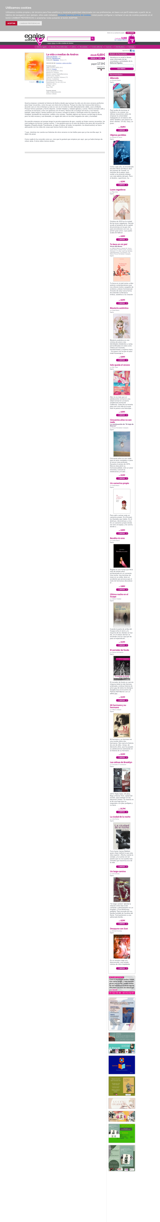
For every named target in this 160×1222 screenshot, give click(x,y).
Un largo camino (118, 871)
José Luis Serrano (51, 56)
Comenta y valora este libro (63, 63)
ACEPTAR (11, 23)
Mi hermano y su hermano (118, 706)
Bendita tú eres (117, 538)
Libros (53, 43)
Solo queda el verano (120, 364)
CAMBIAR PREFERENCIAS (29, 23)
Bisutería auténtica (119, 308)
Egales (54, 69)
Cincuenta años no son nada (121, 420)
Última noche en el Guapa (119, 595)
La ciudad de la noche (120, 816)
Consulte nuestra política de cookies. (74, 15)
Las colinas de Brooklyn (121, 762)
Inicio (49, 43)
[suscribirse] (122, 69)
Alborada (114, 78)
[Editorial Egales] (35, 38)
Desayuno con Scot (119, 928)
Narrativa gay (56, 58)
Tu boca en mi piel (118, 244)
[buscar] (93, 39)
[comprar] (96, 58)
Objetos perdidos (118, 135)
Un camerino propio (119, 483)
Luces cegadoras (117, 189)
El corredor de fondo (119, 650)
